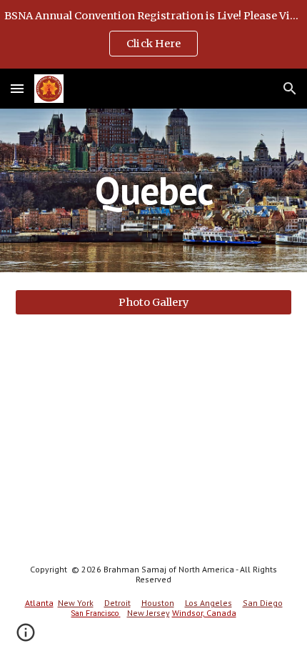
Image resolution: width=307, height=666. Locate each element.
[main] (154, 190)
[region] (153, 34)
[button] (17, 88)
